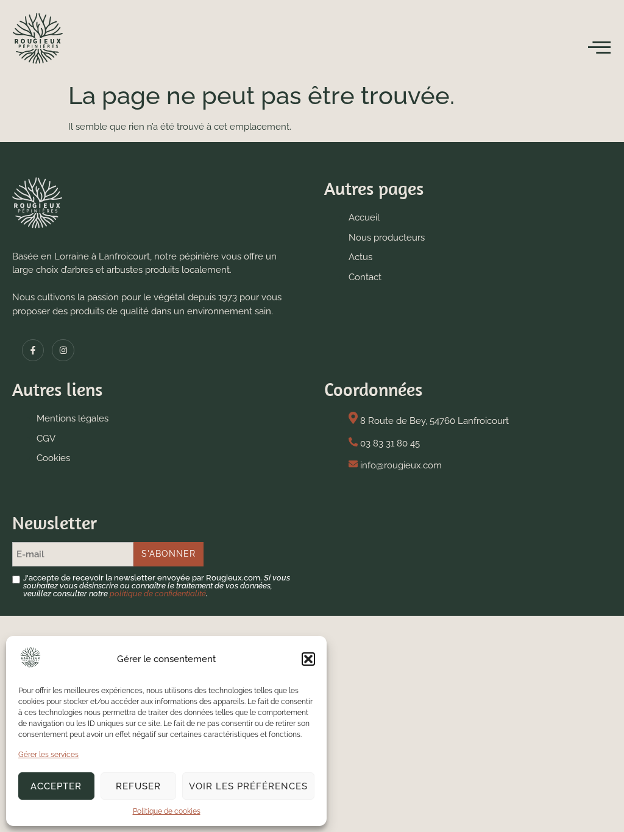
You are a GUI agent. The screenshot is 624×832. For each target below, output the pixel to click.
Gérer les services (48, 754)
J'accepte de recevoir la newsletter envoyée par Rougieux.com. (156, 586)
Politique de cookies (166, 811)
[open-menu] (599, 48)
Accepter (56, 786)
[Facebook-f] (33, 350)
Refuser (138, 786)
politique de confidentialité (158, 593)
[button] (308, 659)
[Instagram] (63, 350)
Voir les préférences (248, 786)
